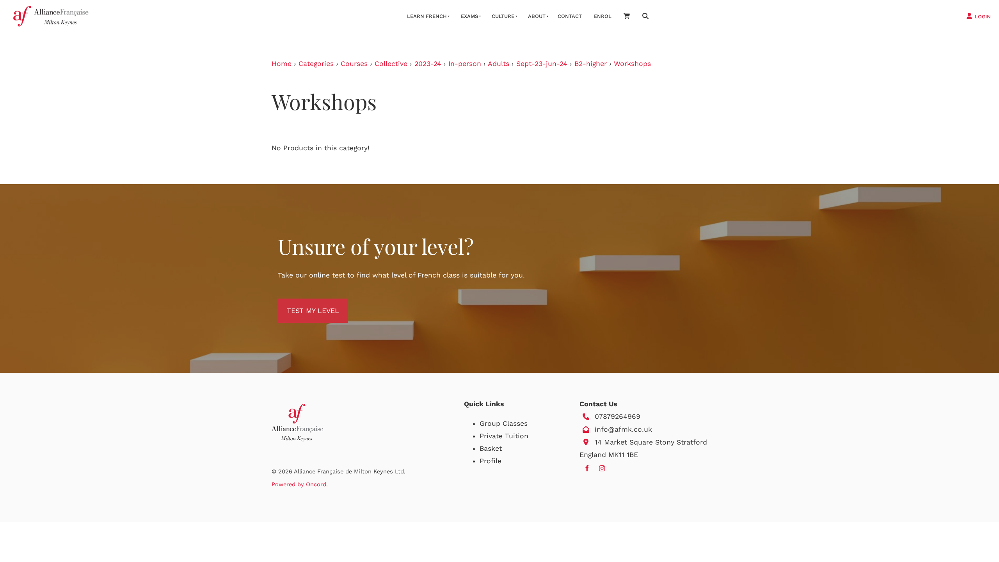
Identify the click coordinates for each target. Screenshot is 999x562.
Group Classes (504, 423)
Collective (391, 64)
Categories (316, 64)
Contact (570, 16)
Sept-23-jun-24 (541, 64)
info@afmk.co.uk (623, 429)
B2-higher (590, 64)
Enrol (602, 16)
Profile (490, 461)
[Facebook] (586, 468)
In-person (464, 64)
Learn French (427, 16)
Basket (491, 448)
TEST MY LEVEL (304, 305)
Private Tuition (504, 436)
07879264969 (617, 416)
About (537, 16)
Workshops (632, 64)
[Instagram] (602, 468)
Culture (503, 16)
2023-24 (427, 64)
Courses (354, 64)
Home (282, 64)
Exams (469, 16)
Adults (498, 64)
